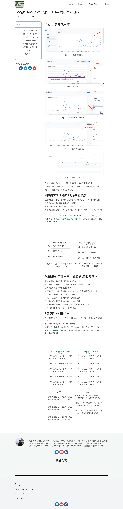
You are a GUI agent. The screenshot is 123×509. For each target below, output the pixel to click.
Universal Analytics (32, 37)
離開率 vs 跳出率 (30, 47)
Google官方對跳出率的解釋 (66, 219)
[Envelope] (61, 452)
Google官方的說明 (59, 330)
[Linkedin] (57, 452)
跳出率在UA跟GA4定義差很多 (31, 34)
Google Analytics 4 (32, 40)
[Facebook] (66, 452)
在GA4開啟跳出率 (30, 30)
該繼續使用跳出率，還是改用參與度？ (31, 44)
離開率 (27, 50)
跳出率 (27, 54)
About (106, 4)
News (71, 4)
